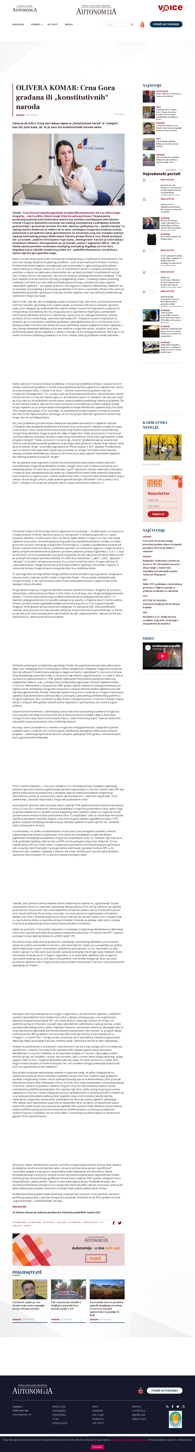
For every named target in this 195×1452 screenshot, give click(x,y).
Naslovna (18, 24)
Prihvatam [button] (97, 1447)
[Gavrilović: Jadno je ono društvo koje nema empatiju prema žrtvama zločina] (149, 128)
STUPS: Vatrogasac (152, 464)
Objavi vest (139, 1419)
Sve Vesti (52, 24)
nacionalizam (74, 1222)
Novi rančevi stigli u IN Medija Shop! (171, 237)
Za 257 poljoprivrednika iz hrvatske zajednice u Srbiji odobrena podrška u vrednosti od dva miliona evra (171, 260)
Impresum (138, 1415)
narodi (27, 1226)
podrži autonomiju (166, 24)
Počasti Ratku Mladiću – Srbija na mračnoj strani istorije (167, 144)
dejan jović (17, 1226)
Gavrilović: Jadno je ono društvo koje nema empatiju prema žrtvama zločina (169, 128)
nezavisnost (49, 1222)
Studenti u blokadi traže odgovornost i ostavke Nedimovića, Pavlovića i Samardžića (171, 332)
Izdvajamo (59, 1410)
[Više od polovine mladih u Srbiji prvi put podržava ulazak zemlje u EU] (149, 160)
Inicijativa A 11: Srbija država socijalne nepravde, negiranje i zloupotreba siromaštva (161, 620)
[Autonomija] (96, 10)
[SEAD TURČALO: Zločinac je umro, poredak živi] (149, 96)
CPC (102, 1222)
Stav (145, 596)
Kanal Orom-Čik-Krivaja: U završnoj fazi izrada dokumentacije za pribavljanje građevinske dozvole (171, 189)
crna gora (61, 1222)
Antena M (19, 1206)
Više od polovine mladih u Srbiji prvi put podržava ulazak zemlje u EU (168, 159)
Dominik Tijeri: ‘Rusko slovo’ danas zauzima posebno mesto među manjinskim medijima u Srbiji (167, 114)
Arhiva (69, 24)
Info (158, 107)
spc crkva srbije (19, 1222)
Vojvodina (59, 1415)
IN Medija (165, 218)
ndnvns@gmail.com (22, 1414)
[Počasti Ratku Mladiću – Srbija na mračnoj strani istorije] (149, 144)
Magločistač (167, 180)
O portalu (139, 1410)
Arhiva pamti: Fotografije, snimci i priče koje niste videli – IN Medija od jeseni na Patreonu (171, 317)
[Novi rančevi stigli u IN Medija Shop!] (151, 239)
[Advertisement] (103, 55)
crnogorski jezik (90, 1222)
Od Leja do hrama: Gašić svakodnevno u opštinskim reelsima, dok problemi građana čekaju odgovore (171, 225)
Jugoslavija (162, 91)
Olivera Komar (34, 1222)
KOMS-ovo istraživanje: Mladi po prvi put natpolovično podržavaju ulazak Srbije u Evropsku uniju (171, 282)
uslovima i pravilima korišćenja (129, 1439)
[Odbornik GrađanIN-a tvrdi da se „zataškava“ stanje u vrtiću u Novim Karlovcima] (151, 347)
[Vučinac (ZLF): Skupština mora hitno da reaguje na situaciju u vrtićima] (151, 206)
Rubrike (35, 24)
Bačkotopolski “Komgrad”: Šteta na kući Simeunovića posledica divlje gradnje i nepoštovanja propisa (171, 301)
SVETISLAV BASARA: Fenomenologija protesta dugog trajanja (161, 604)
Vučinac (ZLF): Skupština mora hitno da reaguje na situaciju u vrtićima (171, 208)
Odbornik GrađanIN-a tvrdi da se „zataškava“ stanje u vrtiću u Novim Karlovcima (171, 348)
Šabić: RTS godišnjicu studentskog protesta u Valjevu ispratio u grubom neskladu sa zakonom (162, 588)
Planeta (97, 1419)
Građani (20, 115)
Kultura (98, 1415)
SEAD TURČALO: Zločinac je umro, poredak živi (168, 95)
